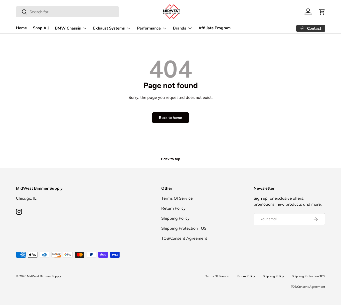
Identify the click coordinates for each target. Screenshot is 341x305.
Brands (179, 28)
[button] (322, 11)
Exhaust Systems (109, 28)
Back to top (170, 159)
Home (21, 28)
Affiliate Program (214, 28)
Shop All (41, 28)
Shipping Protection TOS (183, 228)
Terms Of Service (177, 198)
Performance (149, 28)
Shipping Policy (175, 218)
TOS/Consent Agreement (184, 238)
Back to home (170, 117)
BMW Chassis (68, 28)
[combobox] (67, 11)
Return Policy (173, 208)
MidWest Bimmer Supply (44, 276)
